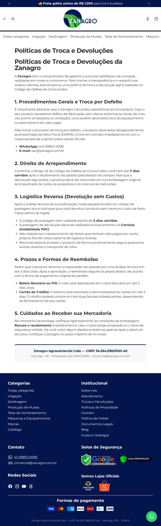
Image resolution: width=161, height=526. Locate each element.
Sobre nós (89, 390)
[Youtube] (24, 486)
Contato (87, 413)
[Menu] (4, 18)
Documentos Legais (97, 424)
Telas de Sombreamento (124, 36)
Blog (85, 429)
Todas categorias (16, 36)
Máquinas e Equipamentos (29, 418)
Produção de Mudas (86, 36)
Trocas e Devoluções (97, 402)
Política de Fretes (94, 418)
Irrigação (39, 36)
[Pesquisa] (13, 19)
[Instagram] (17, 486)
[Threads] (31, 486)
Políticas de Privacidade (99, 407)
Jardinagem (57, 36)
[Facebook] (10, 486)
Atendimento (92, 396)
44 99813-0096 (25, 457)
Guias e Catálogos (95, 435)
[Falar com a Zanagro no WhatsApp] (151, 516)
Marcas (13, 424)
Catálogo (15, 429)
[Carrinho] (156, 19)
